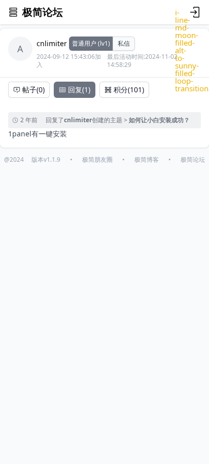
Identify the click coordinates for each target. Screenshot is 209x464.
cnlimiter (52, 43)
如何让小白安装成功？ (159, 120)
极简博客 (146, 160)
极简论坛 (193, 160)
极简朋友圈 (97, 160)
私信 (124, 43)
